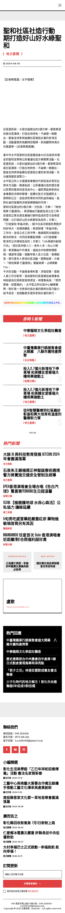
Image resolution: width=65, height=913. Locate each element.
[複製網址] (50, 71)
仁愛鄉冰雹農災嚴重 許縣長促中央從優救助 (31, 835)
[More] (57, 71)
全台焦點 (29, 360)
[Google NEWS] (23, 749)
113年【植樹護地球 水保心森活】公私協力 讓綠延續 (32, 504)
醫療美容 (7, 528)
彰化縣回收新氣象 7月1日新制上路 (29, 823)
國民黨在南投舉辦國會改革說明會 (47, 565)
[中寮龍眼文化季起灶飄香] (12, 333)
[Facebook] (6, 71)
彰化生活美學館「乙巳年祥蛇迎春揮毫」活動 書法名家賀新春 (31, 771)
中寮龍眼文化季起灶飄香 (42, 330)
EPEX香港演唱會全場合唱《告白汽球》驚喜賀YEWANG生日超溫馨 (31, 488)
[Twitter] (13, 71)
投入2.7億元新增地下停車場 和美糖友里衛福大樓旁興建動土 (41, 372)
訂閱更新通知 (30, 883)
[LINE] (42, 71)
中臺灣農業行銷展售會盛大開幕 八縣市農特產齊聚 (42, 351)
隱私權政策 (33, 891)
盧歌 (10, 601)
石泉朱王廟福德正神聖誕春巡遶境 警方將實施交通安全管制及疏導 (31, 472)
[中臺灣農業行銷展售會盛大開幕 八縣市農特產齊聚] (12, 354)
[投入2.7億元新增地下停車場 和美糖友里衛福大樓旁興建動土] (12, 374)
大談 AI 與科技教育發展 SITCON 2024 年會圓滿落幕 (31, 456)
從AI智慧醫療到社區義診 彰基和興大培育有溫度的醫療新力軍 (43, 414)
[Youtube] (15, 749)
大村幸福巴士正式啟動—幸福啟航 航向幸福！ (31, 849)
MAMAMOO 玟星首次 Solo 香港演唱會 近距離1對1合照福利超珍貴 (32, 537)
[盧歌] (13, 589)
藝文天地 (7, 778)
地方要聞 (29, 335)
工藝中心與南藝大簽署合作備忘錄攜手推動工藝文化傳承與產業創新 (31, 785)
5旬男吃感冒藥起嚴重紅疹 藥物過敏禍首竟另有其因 (31, 521)
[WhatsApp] (28, 71)
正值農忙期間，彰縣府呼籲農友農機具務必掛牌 (17, 566)
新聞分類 (29, 381)
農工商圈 (7, 512)
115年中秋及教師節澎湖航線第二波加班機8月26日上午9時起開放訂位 (32, 302)
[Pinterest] (21, 71)
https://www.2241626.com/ (17, 607)
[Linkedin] (35, 71)
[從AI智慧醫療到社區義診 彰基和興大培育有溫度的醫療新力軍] (12, 416)
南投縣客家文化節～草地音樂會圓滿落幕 (31, 799)
